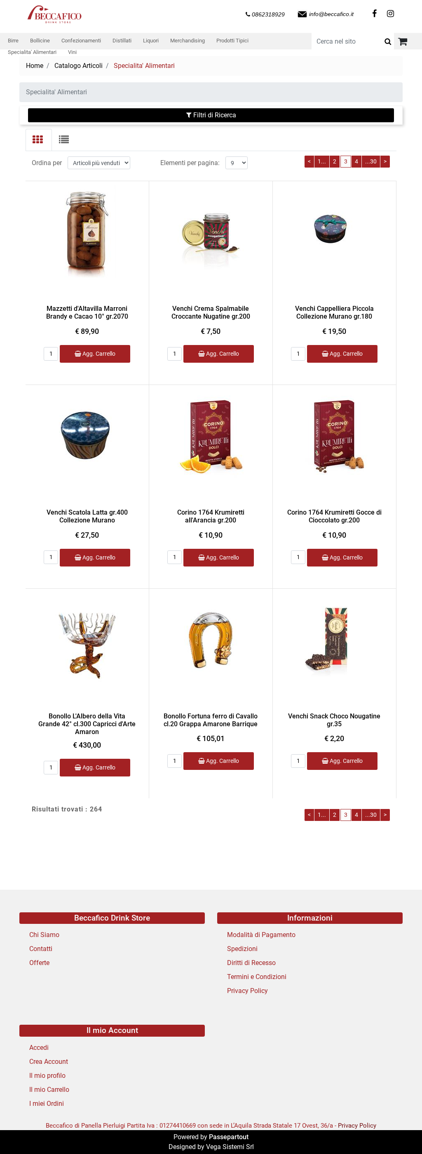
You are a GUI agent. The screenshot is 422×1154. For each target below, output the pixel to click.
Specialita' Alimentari (144, 66)
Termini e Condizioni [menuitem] (256, 977)
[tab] (39, 140)
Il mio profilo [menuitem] (47, 1075)
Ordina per (47, 163)
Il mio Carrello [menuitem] (49, 1089)
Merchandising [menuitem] (187, 40)
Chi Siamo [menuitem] (44, 935)
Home (34, 66)
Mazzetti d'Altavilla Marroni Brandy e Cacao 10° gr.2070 (87, 312)
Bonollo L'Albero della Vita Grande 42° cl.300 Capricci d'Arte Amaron (87, 724)
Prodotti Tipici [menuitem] (232, 40)
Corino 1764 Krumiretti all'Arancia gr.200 (210, 516)
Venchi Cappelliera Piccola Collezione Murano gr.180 (334, 312)
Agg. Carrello (98, 353)
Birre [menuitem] (13, 40)
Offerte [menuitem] (39, 963)
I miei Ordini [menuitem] (46, 1103)
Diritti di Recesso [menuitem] (251, 963)
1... (322, 161)
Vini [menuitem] (72, 52)
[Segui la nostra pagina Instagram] (389, 14)
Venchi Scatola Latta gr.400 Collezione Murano (87, 516)
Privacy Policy (357, 1125)
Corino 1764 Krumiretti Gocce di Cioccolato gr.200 (334, 516)
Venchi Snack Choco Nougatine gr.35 (334, 720)
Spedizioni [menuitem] (242, 949)
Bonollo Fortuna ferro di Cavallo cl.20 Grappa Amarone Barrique (211, 720)
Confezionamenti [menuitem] (81, 40)
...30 (371, 161)
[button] (387, 41)
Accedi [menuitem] (39, 1047)
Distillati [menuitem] (122, 40)
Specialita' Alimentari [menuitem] (32, 52)
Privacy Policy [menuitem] (247, 991)
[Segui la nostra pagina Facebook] (374, 14)
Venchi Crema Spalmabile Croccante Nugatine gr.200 (210, 312)
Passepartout (229, 1137)
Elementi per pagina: (190, 163)
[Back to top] (399, 1131)
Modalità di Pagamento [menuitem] (261, 935)
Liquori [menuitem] (151, 40)
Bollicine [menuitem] (40, 40)
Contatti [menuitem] (40, 949)
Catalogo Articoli (78, 66)
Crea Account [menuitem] (48, 1061)
